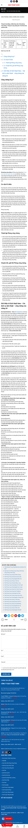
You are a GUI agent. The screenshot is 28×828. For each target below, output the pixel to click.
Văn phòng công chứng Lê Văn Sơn (11, 581)
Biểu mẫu (4, 760)
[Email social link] (12, 615)
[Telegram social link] (22, 615)
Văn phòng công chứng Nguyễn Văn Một (12, 610)
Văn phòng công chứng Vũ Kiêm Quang (12, 574)
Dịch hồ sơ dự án (6, 772)
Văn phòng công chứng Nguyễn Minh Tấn (13, 578)
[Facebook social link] (11, 1)
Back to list (14, 620)
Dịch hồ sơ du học (6, 775)
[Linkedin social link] (19, 615)
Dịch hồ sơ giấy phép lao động (8, 777)
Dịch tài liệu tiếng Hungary (7, 792)
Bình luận (3, 634)
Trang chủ (3, 11)
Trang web (3, 662)
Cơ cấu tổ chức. (8, 59)
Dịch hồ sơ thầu (5, 780)
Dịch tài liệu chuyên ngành (8, 787)
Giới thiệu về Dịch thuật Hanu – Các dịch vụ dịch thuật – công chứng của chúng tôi (13, 73)
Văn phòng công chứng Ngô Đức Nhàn (12, 593)
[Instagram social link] (14, 1)
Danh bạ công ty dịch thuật (8, 765)
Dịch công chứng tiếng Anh (8, 768)
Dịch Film (4, 770)
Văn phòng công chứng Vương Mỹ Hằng (12, 603)
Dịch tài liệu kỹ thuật (6, 789)
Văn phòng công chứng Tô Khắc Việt (12, 607)
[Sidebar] (2, 250)
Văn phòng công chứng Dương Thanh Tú (12, 601)
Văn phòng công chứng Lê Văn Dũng (12, 599)
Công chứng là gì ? (9, 56)
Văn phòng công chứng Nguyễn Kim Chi (12, 605)
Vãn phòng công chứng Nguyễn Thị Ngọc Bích (13, 597)
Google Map (14, 698)
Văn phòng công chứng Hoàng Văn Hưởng (13, 595)
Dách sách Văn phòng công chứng (13, 11)
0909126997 (8, 818)
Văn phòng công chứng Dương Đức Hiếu (12, 576)
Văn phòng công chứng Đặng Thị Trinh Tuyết (13, 585)
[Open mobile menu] (1, 4)
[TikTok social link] (17, 1)
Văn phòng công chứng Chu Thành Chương (13, 589)
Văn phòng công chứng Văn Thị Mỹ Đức (12, 591)
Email (2, 656)
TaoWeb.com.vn (19, 822)
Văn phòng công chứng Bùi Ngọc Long (12, 583)
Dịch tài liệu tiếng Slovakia (8, 794)
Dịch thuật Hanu (18, 311)
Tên (2, 650)
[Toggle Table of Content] (2, 54)
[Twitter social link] (8, 615)
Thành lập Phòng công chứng (14, 63)
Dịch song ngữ (5, 785)
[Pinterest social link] (15, 615)
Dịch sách (4, 782)
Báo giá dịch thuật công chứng (9, 758)
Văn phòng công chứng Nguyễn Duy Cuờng (13, 587)
